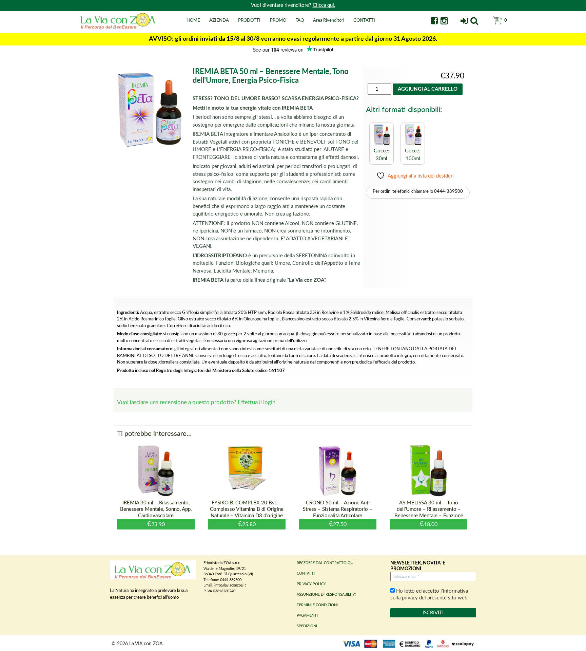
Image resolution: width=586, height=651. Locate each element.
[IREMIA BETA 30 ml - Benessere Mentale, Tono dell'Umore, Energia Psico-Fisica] (381, 143)
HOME (193, 20)
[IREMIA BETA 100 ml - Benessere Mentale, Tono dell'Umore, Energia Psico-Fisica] (413, 143)
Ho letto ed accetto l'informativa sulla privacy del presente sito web (429, 594)
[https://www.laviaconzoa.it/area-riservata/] (464, 21)
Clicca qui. (324, 5)
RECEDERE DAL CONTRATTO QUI (325, 563)
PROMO (278, 20)
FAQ (299, 20)
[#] (474, 21)
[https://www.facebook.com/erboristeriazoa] (434, 21)
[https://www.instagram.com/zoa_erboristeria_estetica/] (444, 21)
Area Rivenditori (328, 20)
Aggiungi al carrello (427, 89)
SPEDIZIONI (307, 626)
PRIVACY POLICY (311, 584)
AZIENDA (219, 20)
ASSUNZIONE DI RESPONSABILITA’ (326, 594)
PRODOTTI (249, 20)
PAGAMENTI (307, 615)
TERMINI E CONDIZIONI (317, 605)
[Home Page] (118, 28)
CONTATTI (364, 20)
